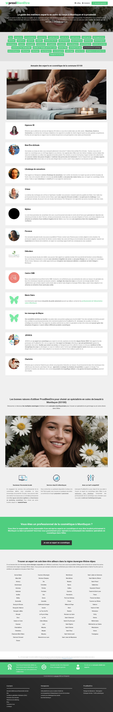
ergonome (30, 40)
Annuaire (9, 691)
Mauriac (43, 627)
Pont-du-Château (69, 598)
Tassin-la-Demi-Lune (95, 591)
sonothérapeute (58, 51)
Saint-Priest (94, 581)
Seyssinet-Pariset (95, 588)
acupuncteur (18, 37)
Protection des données (13, 697)
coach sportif (86, 37)
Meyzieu (43, 634)
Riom (69, 607)
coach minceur (75, 37)
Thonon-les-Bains (95, 598)
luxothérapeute (11, 44)
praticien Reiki (63, 47)
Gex (44, 594)
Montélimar (69, 578)
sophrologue (69, 51)
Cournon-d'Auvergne (43, 575)
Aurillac (18, 594)
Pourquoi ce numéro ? (67, 658)
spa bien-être (80, 51)
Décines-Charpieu (44, 578)
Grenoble (43, 601)
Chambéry (18, 630)
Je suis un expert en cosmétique (56, 543)
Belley (18, 598)
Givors (43, 598)
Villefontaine (95, 621)
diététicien (12, 40)
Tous (10, 37)
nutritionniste (41, 44)
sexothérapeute (46, 51)
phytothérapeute (85, 44)
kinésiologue (88, 40)
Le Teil (44, 617)
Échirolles (43, 585)
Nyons (69, 585)
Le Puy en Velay (43, 614)
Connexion (86, 3)
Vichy (94, 614)
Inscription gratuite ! (100, 3)
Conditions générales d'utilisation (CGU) (17, 695)
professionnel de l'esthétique (92, 47)
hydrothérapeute (64, 40)
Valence (95, 604)
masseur (21, 44)
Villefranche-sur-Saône (95, 624)
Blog (8, 702)
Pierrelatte (69, 594)
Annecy (18, 581)
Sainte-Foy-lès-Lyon (69, 621)
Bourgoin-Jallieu (18, 611)
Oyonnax (69, 591)
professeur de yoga (75, 47)
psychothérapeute (13, 51)
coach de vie (64, 37)
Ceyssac (18, 624)
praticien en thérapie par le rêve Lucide (44, 47)
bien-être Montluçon (46, 697)
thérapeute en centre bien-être (96, 51)
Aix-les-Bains (18, 575)
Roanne (69, 611)
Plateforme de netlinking (13, 699)
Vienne (95, 617)
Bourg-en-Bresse (18, 604)
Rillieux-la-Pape (69, 604)
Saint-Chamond (69, 617)
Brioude (18, 614)
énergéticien (21, 40)
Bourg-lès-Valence (18, 607)
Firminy (44, 588)
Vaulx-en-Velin (95, 607)
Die (44, 581)
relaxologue (35, 51)
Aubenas (18, 591)
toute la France (22, 502)
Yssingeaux (95, 634)
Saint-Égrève (69, 624)
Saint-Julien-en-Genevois (95, 575)
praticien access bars (99, 44)
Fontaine (43, 591)
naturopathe (30, 44)
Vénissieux (95, 611)
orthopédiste (51, 44)
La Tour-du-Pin (44, 611)
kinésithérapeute (99, 40)
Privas (69, 601)
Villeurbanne (94, 627)
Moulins (69, 581)
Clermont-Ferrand (18, 637)
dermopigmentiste (98, 37)
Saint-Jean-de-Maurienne (69, 637)
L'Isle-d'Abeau (43, 621)
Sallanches (95, 585)
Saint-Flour (69, 630)
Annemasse (18, 585)
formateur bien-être (50, 40)
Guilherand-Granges (43, 604)
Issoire (44, 607)
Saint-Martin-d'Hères (95, 578)
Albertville (18, 578)
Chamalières (18, 627)
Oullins (69, 588)
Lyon (43, 624)
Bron (18, 617)
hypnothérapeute (77, 40)
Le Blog (78, 3)
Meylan (44, 630)
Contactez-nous (11, 704)
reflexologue (25, 51)
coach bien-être (53, 37)
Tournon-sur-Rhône (94, 601)
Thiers (95, 594)
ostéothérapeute (73, 44)
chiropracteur (42, 37)
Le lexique (9, 706)
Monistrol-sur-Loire (43, 637)
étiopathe (39, 40)
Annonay (18, 588)
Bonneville (18, 601)
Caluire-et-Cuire (18, 621)
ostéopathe (61, 44)
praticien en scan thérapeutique (21, 47)
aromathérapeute (30, 37)
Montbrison (69, 575)
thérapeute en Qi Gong (56, 54)
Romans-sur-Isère (69, 614)
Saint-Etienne (69, 627)
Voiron (95, 630)
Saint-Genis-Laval (69, 634)
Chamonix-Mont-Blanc (18, 634)
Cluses (18, 640)
